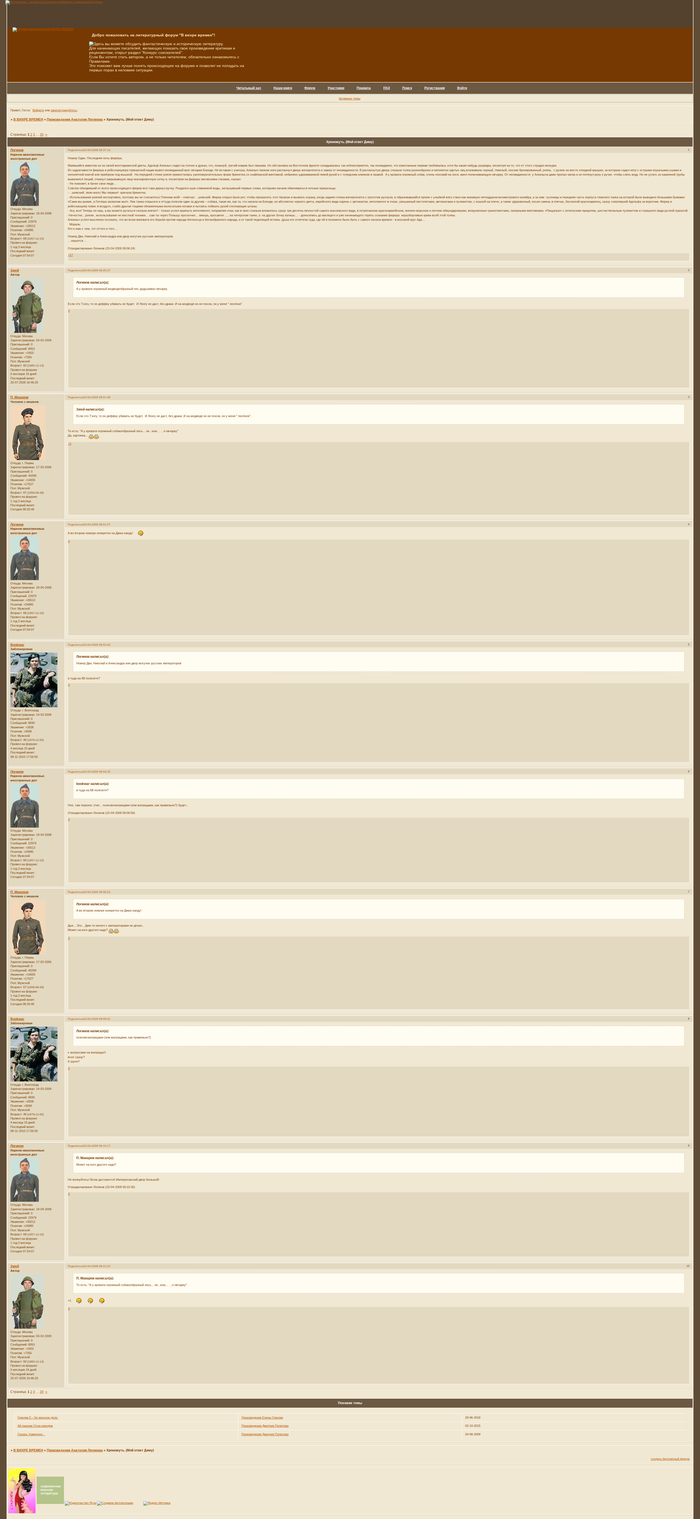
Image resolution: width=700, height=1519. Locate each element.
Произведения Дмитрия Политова (264, 1425)
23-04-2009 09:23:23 (96, 1266)
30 (42, 134)
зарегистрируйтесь (64, 110)
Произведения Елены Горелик (262, 1417)
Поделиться (75, 150)
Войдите (38, 110)
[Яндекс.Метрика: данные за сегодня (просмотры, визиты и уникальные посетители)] (156, 1503)
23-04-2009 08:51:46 (96, 397)
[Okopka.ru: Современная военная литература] (50, 1503)
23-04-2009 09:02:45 (96, 644)
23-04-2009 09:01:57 (96, 524)
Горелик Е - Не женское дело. (38, 1417)
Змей (14, 270)
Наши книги (282, 88)
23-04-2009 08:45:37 (96, 270)
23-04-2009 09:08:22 (96, 892)
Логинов (17, 150)
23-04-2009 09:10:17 (96, 1145)
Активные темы (349, 98)
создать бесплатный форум (670, 1458)
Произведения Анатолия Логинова (75, 119)
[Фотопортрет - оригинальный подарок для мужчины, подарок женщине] (54, 2)
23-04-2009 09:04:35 (96, 771)
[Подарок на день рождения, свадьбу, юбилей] (115, 1503)
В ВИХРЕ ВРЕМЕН (28, 119)
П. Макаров (19, 397)
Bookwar (17, 645)
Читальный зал (248, 88)
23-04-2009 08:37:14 (96, 150)
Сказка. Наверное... (31, 1434)
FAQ (386, 88)
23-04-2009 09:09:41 (96, 1018)
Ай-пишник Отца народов (35, 1425)
